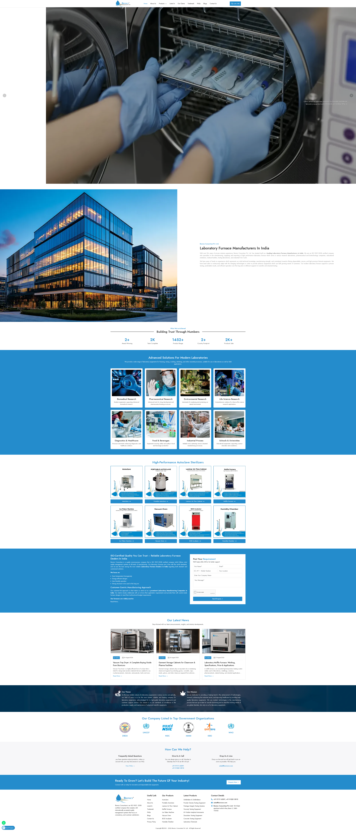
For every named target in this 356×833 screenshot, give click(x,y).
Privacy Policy (151, 822)
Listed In (172, 4)
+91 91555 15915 (178, 768)
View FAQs (129, 766)
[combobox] (196, 571)
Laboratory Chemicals (190, 822)
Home (145, 4)
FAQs (199, 4)
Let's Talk (237, 4)
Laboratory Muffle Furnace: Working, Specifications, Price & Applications (220, 664)
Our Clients (181, 4)
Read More (117, 676)
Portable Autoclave (160, 501)
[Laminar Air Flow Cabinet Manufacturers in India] (195, 482)
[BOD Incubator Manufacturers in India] (195, 522)
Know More (321, 109)
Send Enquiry (216, 599)
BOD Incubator (194, 541)
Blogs (205, 4)
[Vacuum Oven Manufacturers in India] (161, 522)
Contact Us (213, 4)
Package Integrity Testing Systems (194, 806)
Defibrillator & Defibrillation (192, 800)
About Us (153, 4)
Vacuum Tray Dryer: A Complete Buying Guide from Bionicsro (132, 664)
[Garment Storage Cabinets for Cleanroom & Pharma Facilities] (178, 641)
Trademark (191, 4)
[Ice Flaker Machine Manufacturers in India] (127, 522)
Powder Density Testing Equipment (194, 803)
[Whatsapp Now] (4, 823)
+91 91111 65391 (178, 766)
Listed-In (149, 806)
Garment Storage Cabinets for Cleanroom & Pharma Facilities (177, 664)
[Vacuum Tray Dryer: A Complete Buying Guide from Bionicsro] (132, 641)
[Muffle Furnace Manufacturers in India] (229, 482)
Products (162, 4)
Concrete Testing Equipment (192, 819)
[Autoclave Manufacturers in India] (127, 482)
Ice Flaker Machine (125, 541)
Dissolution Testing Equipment (193, 815)
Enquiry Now (232, 782)
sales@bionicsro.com (226, 766)
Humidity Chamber (228, 541)
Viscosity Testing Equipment (192, 809)
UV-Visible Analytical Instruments (194, 812)
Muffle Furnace (228, 501)
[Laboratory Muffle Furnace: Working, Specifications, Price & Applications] (223, 641)
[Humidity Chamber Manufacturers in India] (229, 522)
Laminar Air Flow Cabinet (194, 501)
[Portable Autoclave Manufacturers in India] (161, 482)
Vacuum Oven (159, 541)
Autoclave (125, 501)
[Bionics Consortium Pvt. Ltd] (122, 3)
